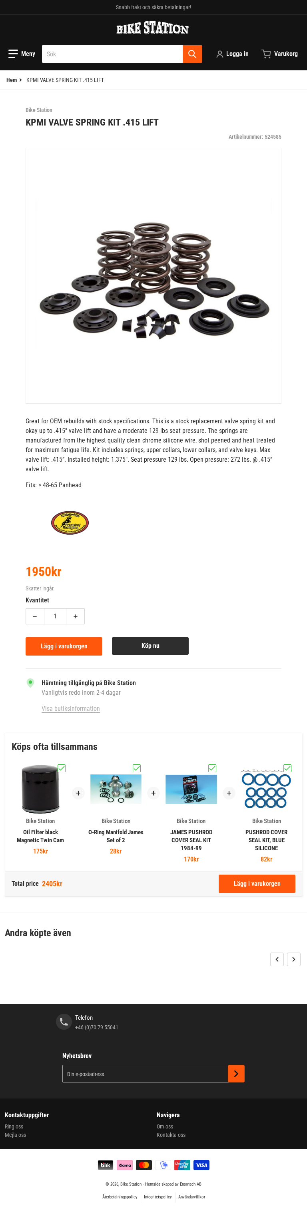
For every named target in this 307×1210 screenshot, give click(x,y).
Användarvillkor (191, 1197)
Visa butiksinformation (71, 708)
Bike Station (131, 1184)
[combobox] (122, 54)
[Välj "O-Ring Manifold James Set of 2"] (137, 768)
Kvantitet (37, 600)
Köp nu (150, 646)
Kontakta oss (171, 1135)
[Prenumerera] (236, 1073)
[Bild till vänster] (277, 959)
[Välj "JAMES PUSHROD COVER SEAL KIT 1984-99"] (212, 768)
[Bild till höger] (294, 959)
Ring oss (14, 1126)
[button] (22, 54)
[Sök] (192, 54)
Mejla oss (15, 1135)
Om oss (165, 1126)
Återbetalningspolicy (120, 1197)
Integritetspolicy (158, 1197)
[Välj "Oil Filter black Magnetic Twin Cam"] (62, 768)
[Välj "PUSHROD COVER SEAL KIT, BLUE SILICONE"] (287, 768)
